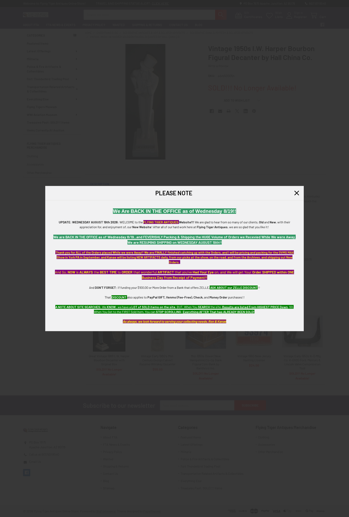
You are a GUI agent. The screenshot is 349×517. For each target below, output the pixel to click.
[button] (297, 193)
